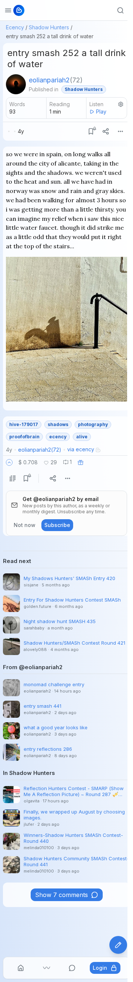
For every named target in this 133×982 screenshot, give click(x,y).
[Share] (106, 131)
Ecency (15, 27)
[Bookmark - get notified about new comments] (91, 131)
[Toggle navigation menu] (8, 10)
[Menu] (120, 131)
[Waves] (46, 968)
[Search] (120, 10)
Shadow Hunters (49, 27)
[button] (9, 462)
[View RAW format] (12, 478)
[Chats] (72, 968)
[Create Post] (118, 945)
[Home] (21, 968)
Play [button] (101, 111)
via (80, 449)
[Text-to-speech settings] (121, 104)
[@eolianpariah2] (16, 84)
